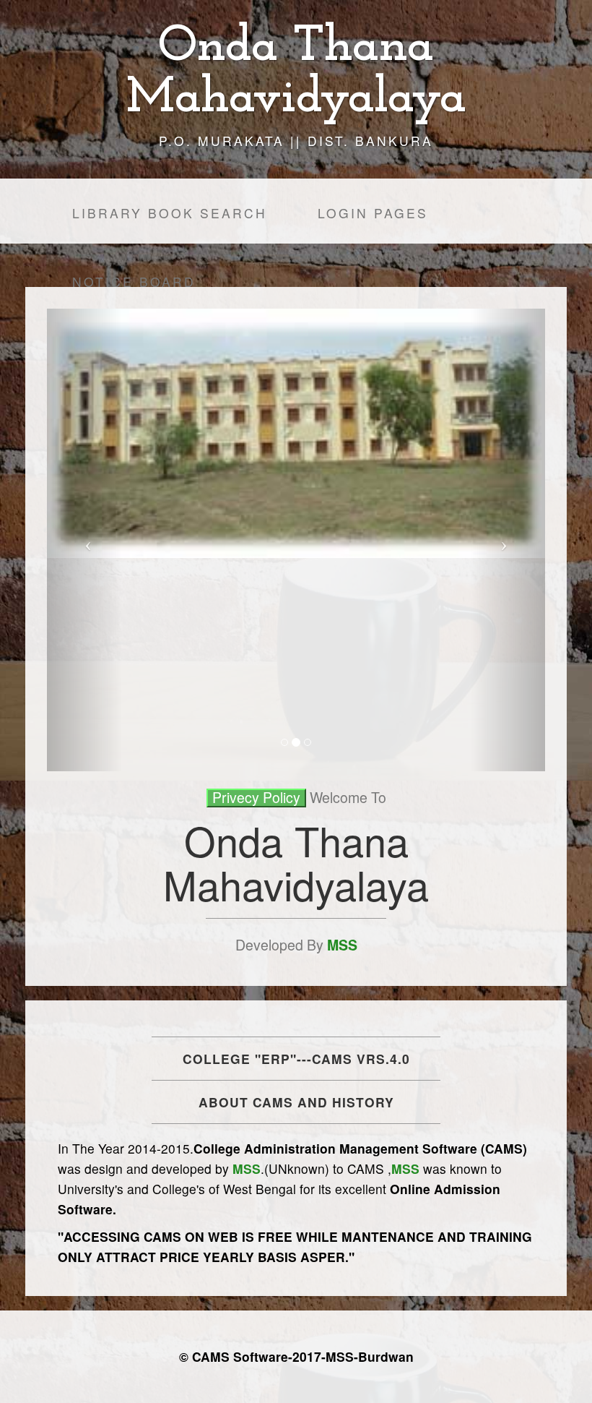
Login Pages (373, 213)
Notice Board (134, 282)
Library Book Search (169, 213)
